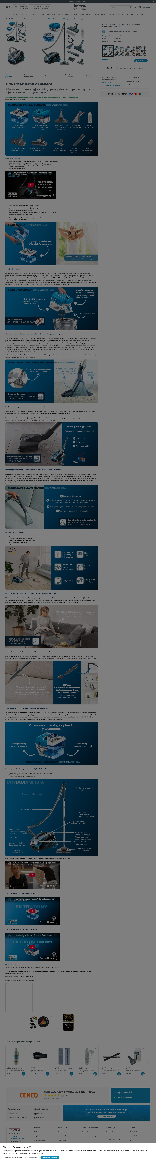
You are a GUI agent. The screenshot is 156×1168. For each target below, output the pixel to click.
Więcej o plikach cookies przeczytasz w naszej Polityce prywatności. (23, 1153)
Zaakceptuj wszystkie (50, 1158)
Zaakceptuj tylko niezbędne (14, 1158)
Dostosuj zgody (33, 1158)
